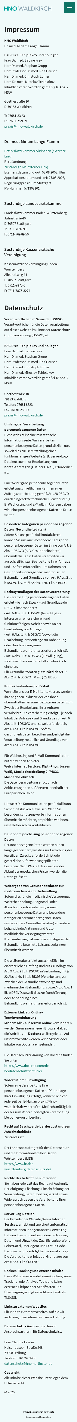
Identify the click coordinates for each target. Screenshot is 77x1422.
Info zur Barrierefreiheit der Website (38, 1411)
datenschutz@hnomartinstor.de (28, 1363)
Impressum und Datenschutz (38, 1417)
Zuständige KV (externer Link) (26, 167)
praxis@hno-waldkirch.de (23, 126)
